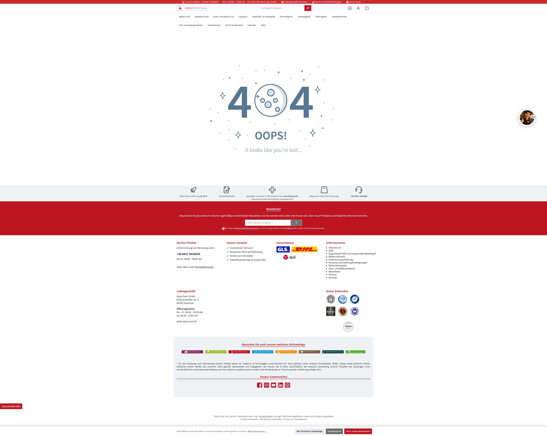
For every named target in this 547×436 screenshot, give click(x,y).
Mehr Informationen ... (257, 431)
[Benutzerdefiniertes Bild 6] (354, 311)
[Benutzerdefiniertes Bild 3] (354, 299)
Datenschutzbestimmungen (247, 228)
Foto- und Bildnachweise (342, 268)
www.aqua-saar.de (187, 321)
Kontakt (333, 277)
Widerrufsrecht (337, 256)
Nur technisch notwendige (310, 431)
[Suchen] (307, 8)
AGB (288, 228)
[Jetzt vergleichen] (349, 8)
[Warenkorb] (366, 8)
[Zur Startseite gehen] (192, 8)
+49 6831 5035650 (358, 196)
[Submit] (296, 223)
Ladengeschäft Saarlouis (295, 1)
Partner (333, 274)
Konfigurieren (334, 431)
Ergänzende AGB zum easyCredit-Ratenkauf (352, 253)
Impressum (335, 247)
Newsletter (334, 271)
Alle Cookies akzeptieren (358, 431)
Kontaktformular (227, 196)
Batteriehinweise (338, 265)
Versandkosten (266, 416)
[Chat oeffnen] (527, 118)
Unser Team (355, 1)
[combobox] (272, 8)
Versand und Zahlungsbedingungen (348, 262)
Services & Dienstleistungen (328, 1)
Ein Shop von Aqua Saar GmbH (261, 1)
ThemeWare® (300, 419)
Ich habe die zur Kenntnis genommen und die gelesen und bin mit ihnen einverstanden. (275, 228)
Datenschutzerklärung (341, 259)
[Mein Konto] (358, 8)
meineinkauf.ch (290, 196)
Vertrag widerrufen (11, 406)
